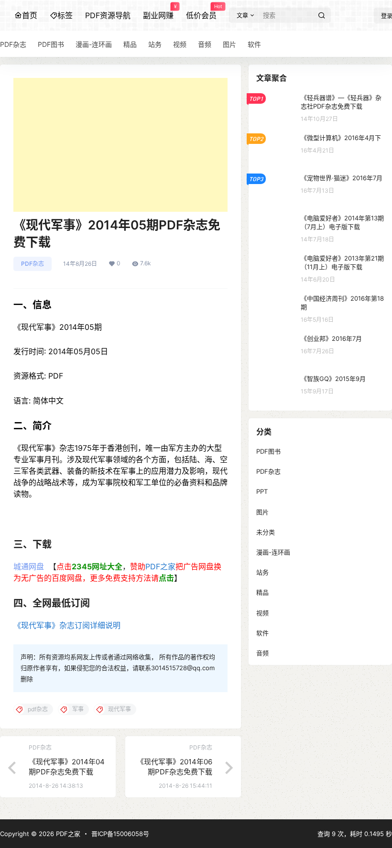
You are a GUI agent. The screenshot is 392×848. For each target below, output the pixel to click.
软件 (262, 633)
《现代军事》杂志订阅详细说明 (66, 625)
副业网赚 (158, 12)
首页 (29, 15)
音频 (262, 653)
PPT (262, 491)
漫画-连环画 (273, 552)
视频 (262, 613)
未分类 (265, 532)
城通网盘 (29, 566)
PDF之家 (160, 566)
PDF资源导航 (108, 15)
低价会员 (201, 12)
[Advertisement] (120, 145)
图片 (262, 512)
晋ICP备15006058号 (120, 833)
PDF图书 (268, 451)
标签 (65, 15)
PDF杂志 (32, 263)
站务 (262, 572)
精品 (262, 592)
